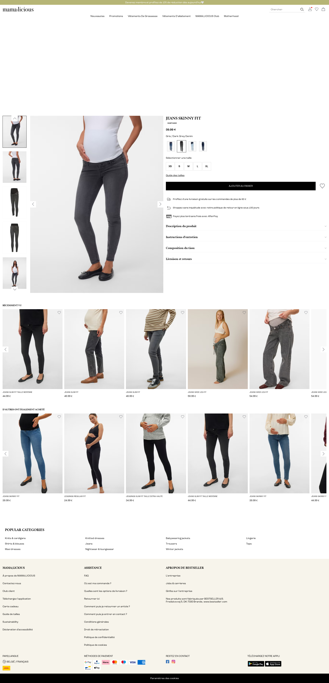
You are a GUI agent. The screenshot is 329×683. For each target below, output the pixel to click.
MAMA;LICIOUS (14, 567)
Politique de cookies (95, 644)
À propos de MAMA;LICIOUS (19, 575)
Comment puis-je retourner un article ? (107, 606)
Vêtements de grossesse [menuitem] (142, 16)
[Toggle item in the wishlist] (322, 186)
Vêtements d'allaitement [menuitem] (176, 16)
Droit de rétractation (96, 629)
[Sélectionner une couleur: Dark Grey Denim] (181, 146)
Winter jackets (174, 549)
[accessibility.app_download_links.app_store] (273, 666)
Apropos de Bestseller (185, 567)
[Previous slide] (5, 349)
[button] (170, 166)
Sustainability (10, 621)
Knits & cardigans (15, 538)
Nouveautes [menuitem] (97, 16)
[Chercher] (302, 9)
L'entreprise (173, 575)
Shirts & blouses (14, 543)
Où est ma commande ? (97, 583)
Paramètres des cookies (164, 678)
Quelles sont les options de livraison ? (105, 591)
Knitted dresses (94, 538)
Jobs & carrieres (176, 583)
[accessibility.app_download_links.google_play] (256, 666)
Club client (9, 591)
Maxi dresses (13, 549)
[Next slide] (323, 349)
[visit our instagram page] (173, 662)
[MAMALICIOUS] (18, 11)
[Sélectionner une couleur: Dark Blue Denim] (203, 146)
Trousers (171, 543)
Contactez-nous (12, 583)
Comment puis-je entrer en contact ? (105, 614)
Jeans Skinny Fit (183, 118)
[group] (33, 355)
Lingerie (251, 538)
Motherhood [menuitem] (231, 16)
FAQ (86, 575)
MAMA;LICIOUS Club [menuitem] (207, 16)
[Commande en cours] (323, 9)
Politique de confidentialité (99, 637)
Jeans (89, 543)
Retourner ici (92, 598)
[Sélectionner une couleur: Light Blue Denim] (192, 146)
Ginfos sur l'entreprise (179, 591)
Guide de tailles (11, 614)
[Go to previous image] (14, 118)
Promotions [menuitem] (116, 16)
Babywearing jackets (178, 538)
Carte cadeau (11, 606)
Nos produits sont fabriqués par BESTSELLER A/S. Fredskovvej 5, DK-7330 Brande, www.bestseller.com (196, 600)
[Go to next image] (14, 289)
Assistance (93, 567)
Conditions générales (96, 621)
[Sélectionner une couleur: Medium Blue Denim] (171, 146)
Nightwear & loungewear (99, 549)
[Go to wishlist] (316, 10)
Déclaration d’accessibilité (18, 629)
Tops (249, 543)
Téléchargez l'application (17, 598)
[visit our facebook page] (167, 662)
